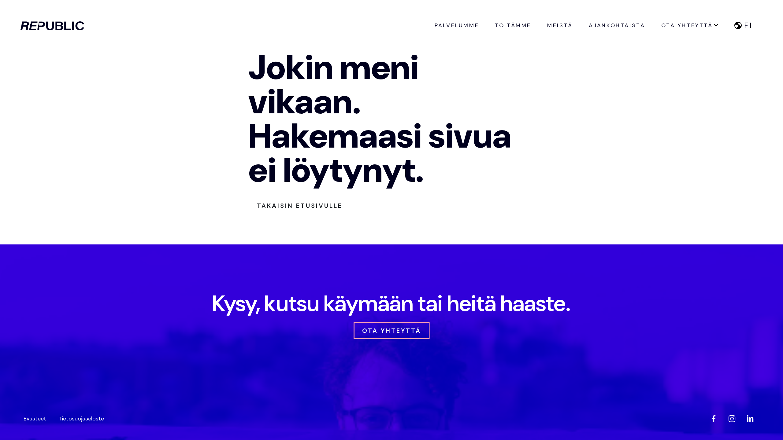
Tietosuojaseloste (81, 418)
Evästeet (35, 418)
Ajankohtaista (617, 25)
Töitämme (513, 25)
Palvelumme (457, 25)
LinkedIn (750, 418)
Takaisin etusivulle (300, 206)
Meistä (560, 25)
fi (748, 25)
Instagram (732, 418)
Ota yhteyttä (687, 25)
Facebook (713, 418)
